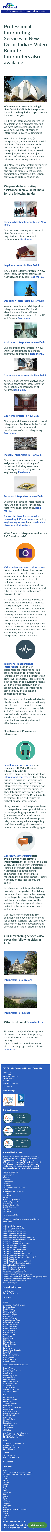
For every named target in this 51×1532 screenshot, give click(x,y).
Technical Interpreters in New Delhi (23, 496)
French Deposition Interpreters (14, 1234)
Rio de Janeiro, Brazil (10, 1381)
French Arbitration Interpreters (14, 1232)
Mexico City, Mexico (10, 1376)
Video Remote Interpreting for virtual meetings (20, 1164)
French (5, 1480)
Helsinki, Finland (9, 1330)
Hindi (5, 1490)
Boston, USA (8, 1368)
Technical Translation (10, 1293)
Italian (5, 1494)
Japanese (6, 1496)
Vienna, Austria (9, 1358)
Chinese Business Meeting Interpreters (17, 1275)
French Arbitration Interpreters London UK (18, 1238)
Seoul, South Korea (10, 1423)
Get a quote (37, 1525)
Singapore (7, 1421)
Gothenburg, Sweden (11, 1326)
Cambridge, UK (9, 1317)
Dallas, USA (7, 1374)
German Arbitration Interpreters (15, 1245)
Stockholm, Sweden (10, 1354)
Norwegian (7, 1506)
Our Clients (7, 1074)
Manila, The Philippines (11, 1413)
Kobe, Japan (7, 1405)
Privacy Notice (8, 1078)
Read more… (27, 239)
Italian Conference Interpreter (14, 1267)
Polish (5, 1508)
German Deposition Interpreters (15, 1247)
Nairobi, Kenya (8, 1445)
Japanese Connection (10, 1083)
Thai (4, 1517)
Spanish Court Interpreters (12, 1259)
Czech (5, 1478)
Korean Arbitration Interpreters (14, 1281)
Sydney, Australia (9, 1455)
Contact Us (7, 1072)
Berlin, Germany (9, 1309)
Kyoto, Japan (8, 1409)
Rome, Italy (7, 1352)
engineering (10, 522)
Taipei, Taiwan (8, 1425)
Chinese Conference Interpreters (15, 1271)
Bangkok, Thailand (10, 1399)
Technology (7, 1211)
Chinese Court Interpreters (13, 1273)
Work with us (41, 11)
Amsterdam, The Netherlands (14, 1305)
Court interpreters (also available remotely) (18, 1160)
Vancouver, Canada (10, 1391)
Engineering (7, 1185)
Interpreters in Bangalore (18, 980)
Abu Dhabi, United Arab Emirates (15, 1433)
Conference (7, 1180)
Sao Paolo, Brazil (9, 1387)
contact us (9, 1049)
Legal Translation (9, 1291)
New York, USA (9, 1378)
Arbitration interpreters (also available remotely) (20, 1156)
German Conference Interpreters (15, 1249)
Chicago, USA (8, 1372)
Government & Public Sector (13, 1191)
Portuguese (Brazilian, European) (14, 1510)
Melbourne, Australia (11, 1457)
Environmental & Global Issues (14, 1187)
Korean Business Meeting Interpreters (17, 1279)
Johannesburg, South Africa (13, 1443)
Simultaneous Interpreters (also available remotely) (21, 1166)
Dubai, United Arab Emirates (13, 1435)
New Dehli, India (9, 1415)
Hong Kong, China (10, 1411)
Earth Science (8, 1182)
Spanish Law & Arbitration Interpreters (17, 1263)
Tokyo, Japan (8, 1427)
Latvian (5, 1500)
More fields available (10, 1215)
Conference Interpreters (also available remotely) (21, 1158)
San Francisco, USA (10, 1383)
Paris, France (8, 1348)
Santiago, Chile (8, 1385)
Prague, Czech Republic (12, 1350)
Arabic (5, 1470)
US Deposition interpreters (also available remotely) (22, 1162)
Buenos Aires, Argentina (12, 1370)
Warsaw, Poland (9, 1362)
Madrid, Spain (8, 1338)
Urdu (4, 1519)
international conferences (18, 777)
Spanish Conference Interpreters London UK (19, 1257)
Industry (6, 1193)
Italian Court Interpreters (12, 1269)
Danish (5, 1484)
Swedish (6, 1515)
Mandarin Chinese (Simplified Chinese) (17, 1474)
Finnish (5, 1488)
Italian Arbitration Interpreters (14, 1265)
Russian (5, 1511)
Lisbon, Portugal (9, 1334)
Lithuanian (6, 1502)
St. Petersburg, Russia (11, 1356)
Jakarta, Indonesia (9, 1403)
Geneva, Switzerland (10, 1324)
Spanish (5, 1513)
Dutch (5, 1486)
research (23, 522)
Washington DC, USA (11, 1389)
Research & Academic (11, 1205)
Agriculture (7, 1176)
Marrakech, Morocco (11, 1447)
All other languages (10, 1282)
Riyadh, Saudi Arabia (10, 1437)
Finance (5, 1189)
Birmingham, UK (9, 1311)
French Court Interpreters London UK (17, 1243)
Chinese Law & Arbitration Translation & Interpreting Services (25, 1277)
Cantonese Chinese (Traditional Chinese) (17, 1472)
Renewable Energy (9, 1203)
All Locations (8, 1462)
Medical (5, 1197)
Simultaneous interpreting (18, 765)
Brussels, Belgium (9, 1313)
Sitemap (6, 1080)
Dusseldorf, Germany (11, 1322)
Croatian (6, 1476)
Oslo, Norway (8, 1346)
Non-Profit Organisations (12, 1199)
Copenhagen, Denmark (11, 1321)
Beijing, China (8, 1401)
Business (6, 1178)
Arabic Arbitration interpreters (14, 1228)
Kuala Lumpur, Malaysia (12, 1407)
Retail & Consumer (9, 1207)
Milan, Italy (7, 1340)
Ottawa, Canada (9, 1380)
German (6, 1482)
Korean (5, 1498)
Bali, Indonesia (8, 1397)
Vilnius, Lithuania (9, 1360)
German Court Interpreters (13, 1251)
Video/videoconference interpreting (24, 567)
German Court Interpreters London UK (17, 1253)
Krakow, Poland (9, 1332)
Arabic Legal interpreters (12, 1226)
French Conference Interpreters (14, 1236)
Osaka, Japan (8, 1417)
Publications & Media (10, 1201)
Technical (6, 1209)
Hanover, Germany (10, 1328)
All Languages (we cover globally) (15, 1521)
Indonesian (7, 1492)
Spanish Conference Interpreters (15, 1255)
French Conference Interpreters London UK (19, 1240)
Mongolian (6, 1504)
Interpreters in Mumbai (17, 1013)
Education (6, 1183)
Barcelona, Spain (9, 1307)
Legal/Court (7, 1195)
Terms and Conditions (11, 1076)
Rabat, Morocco (9, 1449)
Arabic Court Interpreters (12, 1230)
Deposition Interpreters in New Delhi (24, 301)
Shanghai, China (9, 1419)
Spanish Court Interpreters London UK (17, 1261)
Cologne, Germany (10, 1319)
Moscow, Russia (9, 1342)
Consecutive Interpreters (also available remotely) (21, 1168)
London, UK (7, 1336)
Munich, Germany (9, 1344)
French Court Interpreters (12, 1241)
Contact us (27, 11)
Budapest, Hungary (10, 1315)
